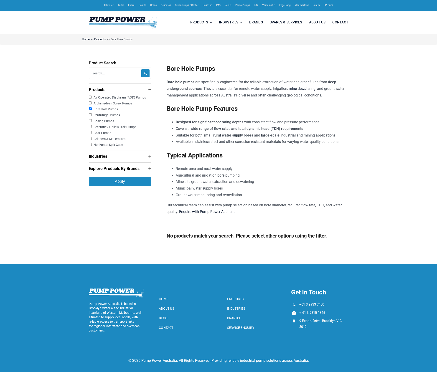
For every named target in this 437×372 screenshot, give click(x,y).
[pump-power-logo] (123, 18)
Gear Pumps (102, 133)
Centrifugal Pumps (107, 115)
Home (86, 39)
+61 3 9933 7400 (311, 304)
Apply (120, 181)
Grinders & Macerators (109, 139)
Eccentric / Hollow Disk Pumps (115, 127)
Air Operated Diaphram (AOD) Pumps (120, 97)
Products (100, 39)
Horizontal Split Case (108, 145)
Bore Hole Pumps (106, 109)
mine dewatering (302, 88)
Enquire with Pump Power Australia (207, 212)
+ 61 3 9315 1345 (312, 313)
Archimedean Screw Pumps (113, 103)
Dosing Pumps (104, 121)
